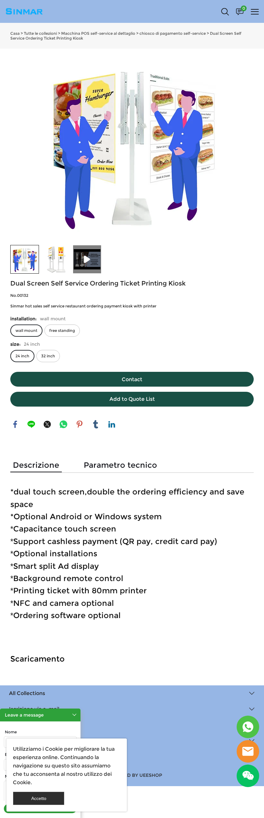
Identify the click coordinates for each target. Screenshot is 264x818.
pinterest (79, 424)
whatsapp (63, 424)
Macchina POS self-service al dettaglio (98, 33)
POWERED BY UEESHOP (134, 775)
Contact (132, 379)
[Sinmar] (248, 727)
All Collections (27, 693)
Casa (15, 33)
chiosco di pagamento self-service (172, 33)
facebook (15, 424)
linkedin (112, 424)
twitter (47, 424)
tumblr (95, 424)
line (31, 424)
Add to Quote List (132, 399)
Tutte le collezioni (40, 33)
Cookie (54, 749)
